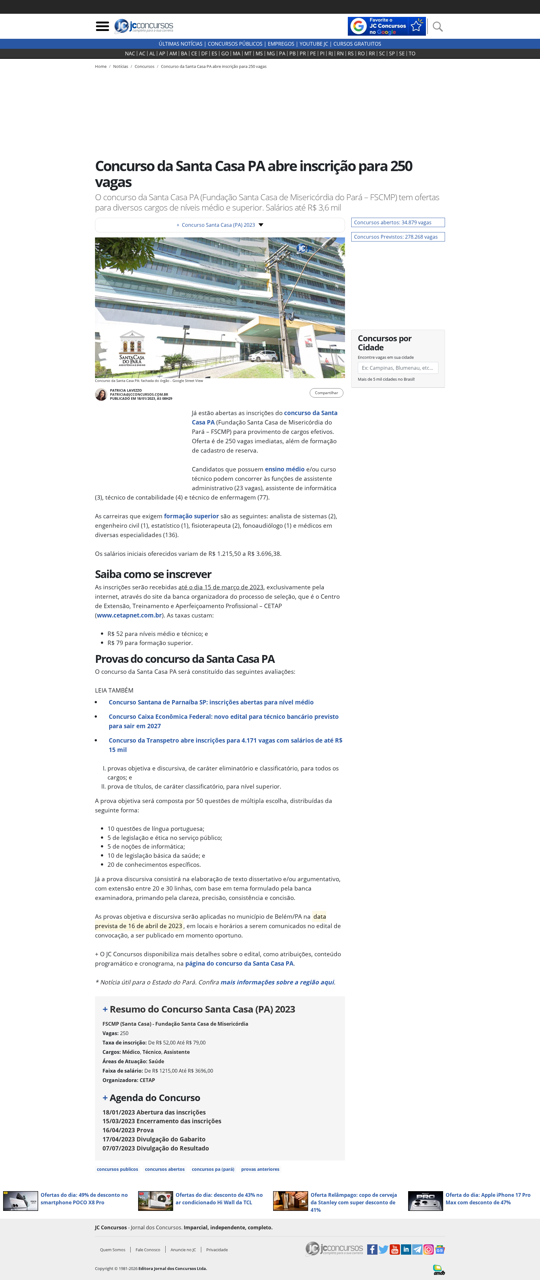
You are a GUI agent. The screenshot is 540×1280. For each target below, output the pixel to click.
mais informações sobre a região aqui (277, 982)
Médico (131, 1052)
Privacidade (217, 1249)
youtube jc (314, 43)
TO (412, 53)
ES (214, 53)
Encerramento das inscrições (161, 1121)
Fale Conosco (148, 1249)
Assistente (177, 1052)
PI (322, 53)
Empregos (281, 43)
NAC (130, 53)
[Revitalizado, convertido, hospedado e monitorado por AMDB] (439, 1269)
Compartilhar (326, 392)
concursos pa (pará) (213, 1169)
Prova (128, 1130)
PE (313, 53)
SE (402, 53)
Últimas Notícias (180, 43)
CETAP (147, 1080)
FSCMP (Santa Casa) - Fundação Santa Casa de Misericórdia (175, 1023)
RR (372, 53)
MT (248, 53)
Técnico (151, 1052)
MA (236, 53)
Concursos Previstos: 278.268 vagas (396, 236)
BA (184, 53)
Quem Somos (112, 1249)
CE (194, 53)
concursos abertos (165, 1169)
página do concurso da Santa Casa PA (239, 963)
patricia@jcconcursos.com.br (139, 394)
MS (259, 53)
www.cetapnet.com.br (129, 615)
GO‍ (225, 53)
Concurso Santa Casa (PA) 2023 (216, 224)
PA (282, 53)
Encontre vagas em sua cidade (386, 357)
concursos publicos (117, 1169)
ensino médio (285, 469)
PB (292, 53)
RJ (330, 53)
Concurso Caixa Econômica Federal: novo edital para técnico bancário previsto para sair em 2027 (224, 721)
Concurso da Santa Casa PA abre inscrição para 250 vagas (214, 66)
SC (382, 53)
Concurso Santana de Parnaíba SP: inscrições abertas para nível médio (211, 702)
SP (392, 53)
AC (142, 53)
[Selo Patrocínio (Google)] (387, 25)
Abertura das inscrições (154, 1112)
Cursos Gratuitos (357, 43)
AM (173, 53)
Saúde (156, 1061)
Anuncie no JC (183, 1249)
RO (361, 53)
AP (162, 53)
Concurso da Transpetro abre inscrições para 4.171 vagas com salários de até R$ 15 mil (225, 745)
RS (351, 53)
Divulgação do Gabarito (154, 1139)
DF (204, 53)
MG (271, 53)
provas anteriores (260, 1169)
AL (152, 53)
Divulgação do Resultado (155, 1148)
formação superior (191, 516)
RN (340, 53)
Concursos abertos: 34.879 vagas (393, 222)
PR (303, 53)
